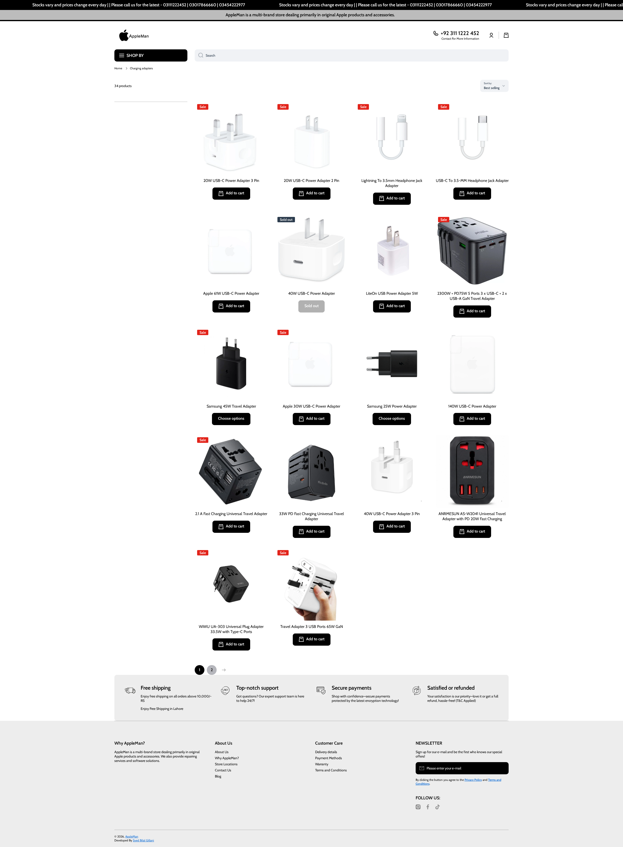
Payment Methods (328, 758)
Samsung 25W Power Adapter (392, 406)
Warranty (321, 764)
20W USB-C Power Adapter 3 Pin (231, 180)
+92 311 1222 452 (460, 33)
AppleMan (131, 836)
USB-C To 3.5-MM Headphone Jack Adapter (472, 180)
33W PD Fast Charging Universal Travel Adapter (311, 516)
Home (118, 68)
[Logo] (133, 35)
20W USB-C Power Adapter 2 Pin (311, 180)
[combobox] (352, 55)
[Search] (199, 55)
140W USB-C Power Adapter (472, 406)
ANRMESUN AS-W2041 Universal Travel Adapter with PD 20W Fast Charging (472, 516)
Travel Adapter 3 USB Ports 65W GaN (311, 626)
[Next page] (222, 670)
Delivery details (326, 752)
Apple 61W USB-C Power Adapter (231, 293)
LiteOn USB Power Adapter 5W (392, 293)
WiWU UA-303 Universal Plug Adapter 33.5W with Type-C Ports (231, 629)
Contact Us (223, 770)
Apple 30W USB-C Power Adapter (311, 406)
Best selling (492, 88)
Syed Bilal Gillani (143, 840)
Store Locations (226, 764)
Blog (218, 776)
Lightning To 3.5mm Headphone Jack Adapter (391, 183)
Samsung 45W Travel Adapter (231, 406)
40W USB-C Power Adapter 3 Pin (392, 513)
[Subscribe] (502, 768)
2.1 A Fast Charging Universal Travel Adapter (231, 513)
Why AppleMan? (227, 758)
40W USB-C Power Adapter (311, 293)
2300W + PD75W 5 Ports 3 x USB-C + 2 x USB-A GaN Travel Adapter (472, 296)
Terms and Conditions (331, 770)
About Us (222, 752)
